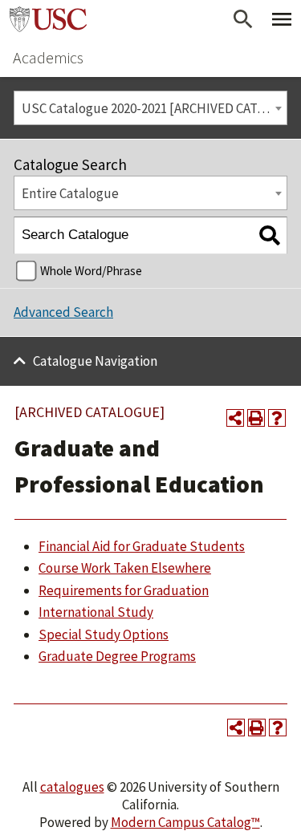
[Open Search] (243, 19)
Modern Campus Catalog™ (185, 822)
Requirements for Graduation (124, 590)
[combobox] (150, 108)
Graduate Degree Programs (117, 656)
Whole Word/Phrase (91, 270)
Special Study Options (104, 634)
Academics (48, 57)
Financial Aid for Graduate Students (142, 546)
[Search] (269, 235)
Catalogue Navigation (95, 361)
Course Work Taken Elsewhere (125, 568)
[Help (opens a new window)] (277, 418)
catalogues (72, 787)
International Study (96, 612)
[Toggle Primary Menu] (281, 19)
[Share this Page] (235, 418)
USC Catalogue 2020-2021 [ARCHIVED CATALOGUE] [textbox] (154, 108)
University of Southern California (48, 19)
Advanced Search (63, 312)
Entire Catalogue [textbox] (70, 193)
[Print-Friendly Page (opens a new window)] (256, 418)
